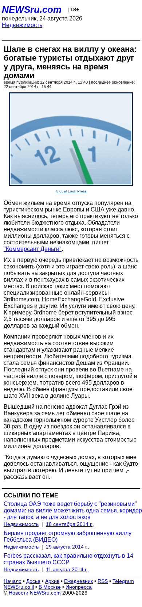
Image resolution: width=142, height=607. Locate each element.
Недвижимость (22, 25)
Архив (52, 581)
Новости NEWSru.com (35, 593)
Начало (12, 581)
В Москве (50, 587)
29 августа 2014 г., (67, 547)
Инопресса (79, 587)
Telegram (123, 581)
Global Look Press (71, 191)
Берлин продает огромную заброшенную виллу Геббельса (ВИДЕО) (67, 536)
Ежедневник (78, 581)
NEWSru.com (32, 9)
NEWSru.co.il (19, 587)
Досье (33, 581)
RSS (103, 581)
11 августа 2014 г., (67, 569)
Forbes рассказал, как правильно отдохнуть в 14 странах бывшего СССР (68, 559)
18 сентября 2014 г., (70, 524)
